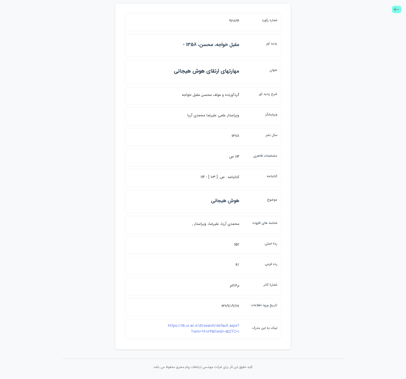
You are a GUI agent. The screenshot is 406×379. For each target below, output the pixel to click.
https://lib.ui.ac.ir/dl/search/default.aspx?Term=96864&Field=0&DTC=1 (203, 329)
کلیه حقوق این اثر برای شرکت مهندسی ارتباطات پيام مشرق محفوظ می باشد (203, 367)
